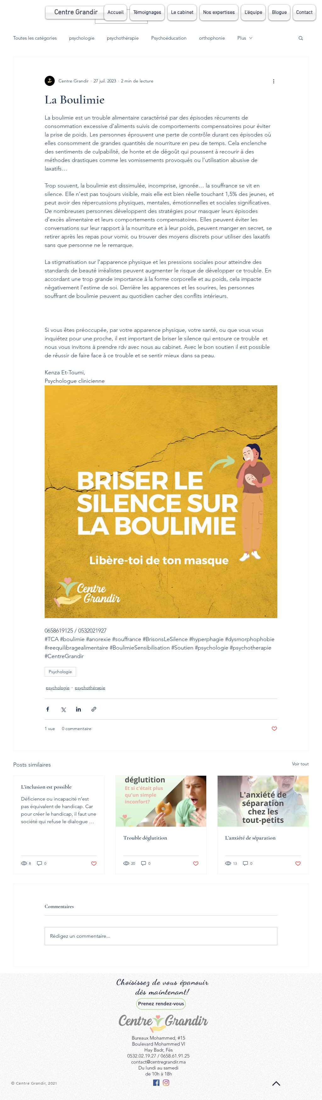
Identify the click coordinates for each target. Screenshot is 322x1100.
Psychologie (60, 671)
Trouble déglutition (145, 837)
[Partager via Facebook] (48, 709)
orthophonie (212, 38)
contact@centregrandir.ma (158, 1062)
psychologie (81, 38)
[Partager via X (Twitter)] (63, 709)
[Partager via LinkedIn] (78, 709)
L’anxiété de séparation (250, 837)
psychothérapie (123, 38)
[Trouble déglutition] (161, 801)
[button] (219, 12)
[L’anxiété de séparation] (263, 801)
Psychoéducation (168, 38)
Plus (241, 38)
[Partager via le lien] (94, 709)
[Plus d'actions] (273, 81)
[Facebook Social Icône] (156, 1083)
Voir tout (300, 764)
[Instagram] (166, 1083)
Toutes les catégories (35, 38)
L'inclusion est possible (46, 786)
